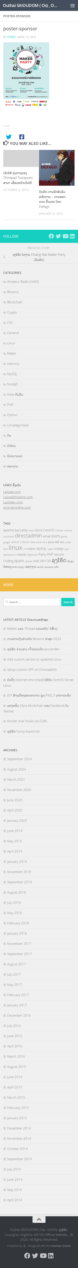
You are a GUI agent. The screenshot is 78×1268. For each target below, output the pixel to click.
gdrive (64, 536)
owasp (21, 554)
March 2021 (16, 779)
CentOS (48, 530)
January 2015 (17, 1118)
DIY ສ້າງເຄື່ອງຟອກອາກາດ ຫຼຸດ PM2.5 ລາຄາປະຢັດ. (39, 695)
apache (8, 530)
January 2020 (17, 820)
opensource (9, 554)
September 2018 (19, 882)
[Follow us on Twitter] (58, 236)
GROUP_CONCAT (20, 542)
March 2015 (16, 1097)
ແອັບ (56, 566)
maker (31, 548)
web (36, 561)
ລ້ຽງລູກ (70, 561)
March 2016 (16, 1056)
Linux (11, 343)
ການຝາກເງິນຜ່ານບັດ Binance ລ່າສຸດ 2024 (34, 639)
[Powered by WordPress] (24, 1245)
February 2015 (18, 1107)
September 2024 (19, 759)
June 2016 (14, 1036)
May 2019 (14, 841)
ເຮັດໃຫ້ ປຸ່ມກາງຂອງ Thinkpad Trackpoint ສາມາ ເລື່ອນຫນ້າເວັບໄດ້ (18, 178)
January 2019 (17, 861)
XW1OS (45, 561)
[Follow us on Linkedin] (72, 236)
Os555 (11, 37)
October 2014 (17, 1148)
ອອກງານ (12, 466)
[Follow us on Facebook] (51, 236)
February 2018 (18, 923)
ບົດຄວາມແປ (14, 456)
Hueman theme (61, 1246)
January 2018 (17, 933)
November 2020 (19, 790)
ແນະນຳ (40, 566)
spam (19, 560)
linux (15, 547)
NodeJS (12, 384)
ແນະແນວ (49, 566)
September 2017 (19, 954)
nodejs (58, 548)
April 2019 (14, 851)
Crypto (12, 312)
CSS (10, 322)
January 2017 (17, 1005)
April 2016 (14, 1046)
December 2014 (19, 1128)
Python (12, 415)
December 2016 (19, 1015)
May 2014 (14, 1189)
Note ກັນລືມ (15, 394)
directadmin (28, 535)
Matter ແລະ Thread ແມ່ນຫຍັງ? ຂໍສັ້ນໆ (32, 628)
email (46, 536)
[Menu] (72, 5)
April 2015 (14, 1087)
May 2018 (14, 913)
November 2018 (19, 872)
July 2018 (14, 902)
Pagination (32, 554)
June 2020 (14, 800)
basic (31, 530)
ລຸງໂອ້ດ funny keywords (23, 731)
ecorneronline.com (17, 507)
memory (13, 363)
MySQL (12, 374)
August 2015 (16, 1066)
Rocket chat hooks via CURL (27, 721)
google (6, 542)
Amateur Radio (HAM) (23, 281)
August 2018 (16, 892)
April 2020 (14, 810)
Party (42, 554)
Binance (13, 292)
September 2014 (19, 1159)
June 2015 (14, 1077)
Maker (11, 353)
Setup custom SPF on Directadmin (32, 669)
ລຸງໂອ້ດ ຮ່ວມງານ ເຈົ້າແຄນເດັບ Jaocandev (33, 649)
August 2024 (16, 769)
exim (55, 536)
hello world (36, 542)
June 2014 (14, 1179)
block (38, 530)
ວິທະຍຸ (7, 566)
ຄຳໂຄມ (11, 445)
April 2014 (14, 1200)
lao (62, 542)
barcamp (21, 530)
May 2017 (14, 984)
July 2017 (14, 974)
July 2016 (14, 1025)
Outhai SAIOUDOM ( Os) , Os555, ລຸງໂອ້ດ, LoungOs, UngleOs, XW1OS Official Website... (31, 5)
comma (68, 530)
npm (66, 549)
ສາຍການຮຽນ (18, 566)
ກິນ (9, 435)
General (13, 333)
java (51, 542)
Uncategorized (17, 425)
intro (44, 542)
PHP (10, 404)
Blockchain (15, 302)
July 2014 (14, 1169)
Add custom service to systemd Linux (34, 659)
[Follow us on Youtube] (65, 236)
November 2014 (19, 1138)
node (50, 549)
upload (28, 561)
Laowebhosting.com (18, 497)
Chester (59, 530)
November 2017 (19, 943)
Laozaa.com (12, 491)
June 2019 (14, 831)
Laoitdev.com (13, 502)
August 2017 (16, 964)
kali (57, 542)
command (8, 536)
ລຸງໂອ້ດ (59, 560)
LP (24, 549)
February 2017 (18, 995)
